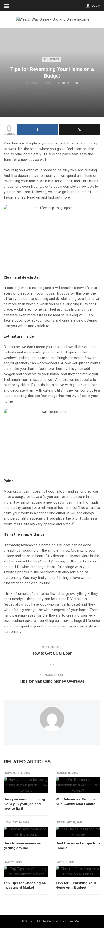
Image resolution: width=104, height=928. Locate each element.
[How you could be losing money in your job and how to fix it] (26, 785)
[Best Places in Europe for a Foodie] (78, 832)
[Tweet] (79, 129)
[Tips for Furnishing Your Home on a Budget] (78, 871)
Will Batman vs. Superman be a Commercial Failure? (77, 801)
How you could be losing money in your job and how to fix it (24, 803)
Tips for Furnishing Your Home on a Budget (76, 885)
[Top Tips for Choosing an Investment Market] (26, 871)
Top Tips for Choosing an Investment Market (25, 885)
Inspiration (51, 59)
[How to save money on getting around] (26, 832)
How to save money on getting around (22, 845)
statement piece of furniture (27, 583)
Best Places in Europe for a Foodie (78, 845)
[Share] (37, 129)
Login (96, 5)
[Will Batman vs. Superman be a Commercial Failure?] (78, 785)
